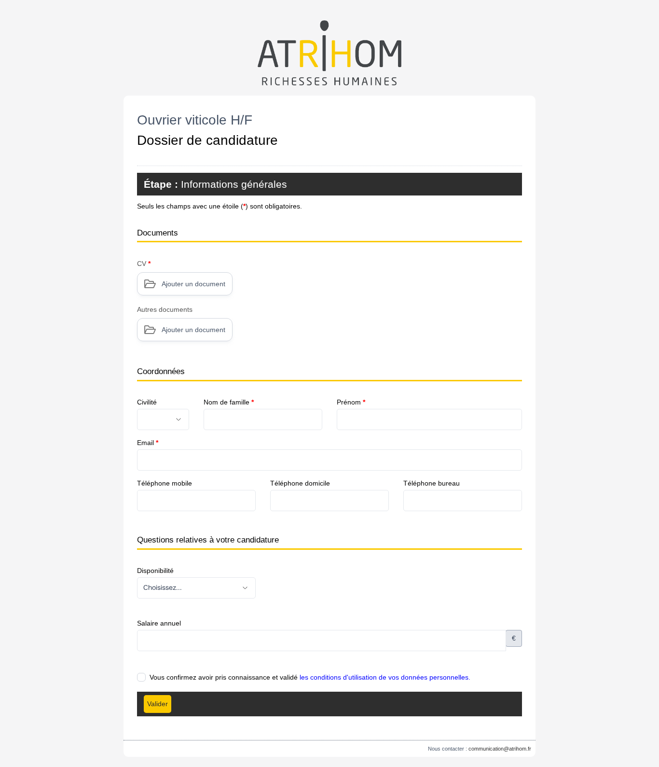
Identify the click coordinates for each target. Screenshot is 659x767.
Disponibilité (155, 570)
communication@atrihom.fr (499, 749)
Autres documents (164, 309)
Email (147, 442)
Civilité (147, 402)
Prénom (351, 402)
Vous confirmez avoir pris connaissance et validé (310, 677)
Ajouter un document (193, 284)
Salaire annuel (159, 623)
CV (144, 263)
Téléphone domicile (300, 483)
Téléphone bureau (431, 483)
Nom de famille (229, 402)
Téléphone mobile (164, 483)
